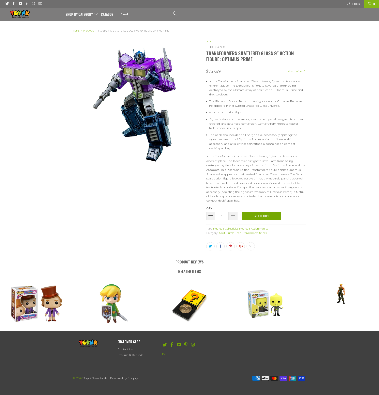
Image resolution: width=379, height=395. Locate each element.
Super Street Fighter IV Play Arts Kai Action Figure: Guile (341, 294)
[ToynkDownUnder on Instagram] (33, 4)
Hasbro (211, 41)
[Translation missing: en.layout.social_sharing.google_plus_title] (240, 246)
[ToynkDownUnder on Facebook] (14, 4)
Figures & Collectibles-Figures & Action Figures (240, 228)
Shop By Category (80, 14)
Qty (209, 208)
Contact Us (125, 349)
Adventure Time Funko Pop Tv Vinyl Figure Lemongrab (265, 303)
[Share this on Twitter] (210, 246)
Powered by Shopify (124, 378)
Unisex (263, 233)
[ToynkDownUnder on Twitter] (7, 4)
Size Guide (295, 71)
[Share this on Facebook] (220, 246)
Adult (222, 233)
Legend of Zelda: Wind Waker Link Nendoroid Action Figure (114, 303)
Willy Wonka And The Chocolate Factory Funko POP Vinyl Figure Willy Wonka (38, 303)
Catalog (107, 14)
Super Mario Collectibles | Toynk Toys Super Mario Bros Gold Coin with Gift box (189, 303)
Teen (238, 233)
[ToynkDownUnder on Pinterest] (27, 4)
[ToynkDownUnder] (32, 14)
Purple (230, 233)
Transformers (250, 233)
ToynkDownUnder (96, 378)
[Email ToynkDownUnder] (40, 4)
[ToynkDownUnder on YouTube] (20, 4)
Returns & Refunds (130, 355)
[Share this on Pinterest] (230, 246)
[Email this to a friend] (251, 246)
